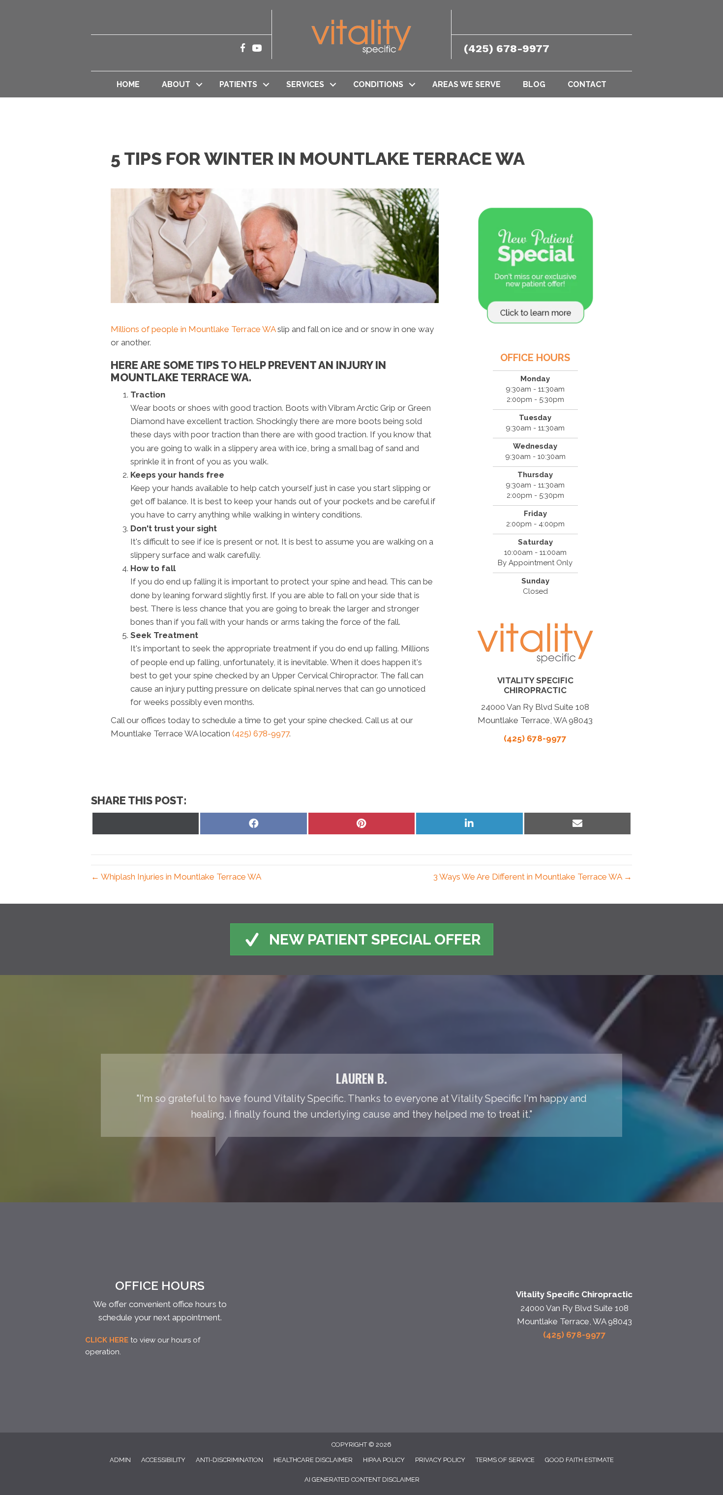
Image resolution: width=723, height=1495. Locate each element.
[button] (199, 84)
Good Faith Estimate (579, 1460)
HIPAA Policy (384, 1460)
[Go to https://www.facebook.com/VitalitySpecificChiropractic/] (242, 49)
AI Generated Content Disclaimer (362, 1479)
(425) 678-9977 (506, 48)
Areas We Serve (466, 84)
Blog (534, 84)
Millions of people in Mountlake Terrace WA (193, 329)
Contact (587, 84)
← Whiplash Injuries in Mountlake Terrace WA (176, 877)
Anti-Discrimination (229, 1460)
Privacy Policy (440, 1460)
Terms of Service (505, 1460)
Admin (120, 1460)
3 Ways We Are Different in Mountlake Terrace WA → (532, 877)
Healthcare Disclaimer (313, 1460)
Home (128, 84)
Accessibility (163, 1460)
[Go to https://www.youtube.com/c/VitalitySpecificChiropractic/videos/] (257, 49)
